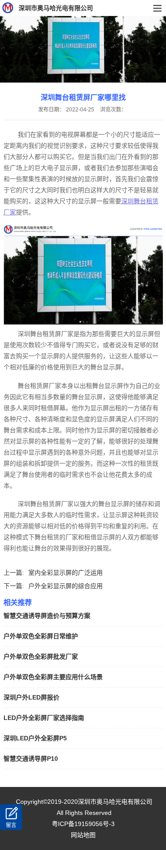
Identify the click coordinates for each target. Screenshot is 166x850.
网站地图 (83, 834)
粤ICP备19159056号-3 (83, 823)
